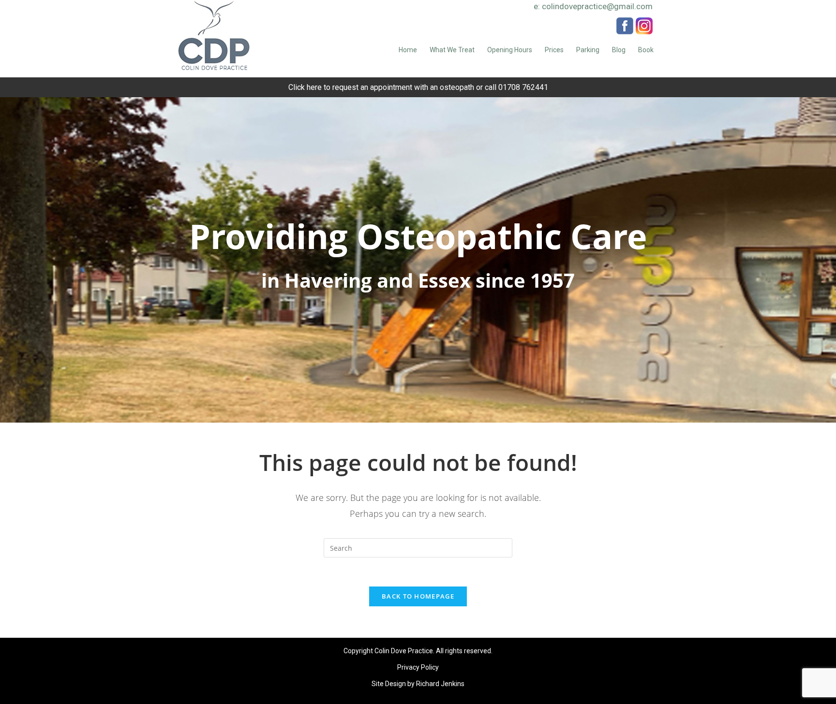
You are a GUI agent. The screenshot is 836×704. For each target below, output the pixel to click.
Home (408, 50)
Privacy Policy (418, 667)
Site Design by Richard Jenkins (418, 684)
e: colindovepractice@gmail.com (593, 6)
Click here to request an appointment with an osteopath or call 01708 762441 (418, 87)
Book (646, 50)
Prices (554, 50)
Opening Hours (509, 50)
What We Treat (452, 50)
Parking (587, 50)
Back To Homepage (418, 596)
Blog (619, 50)
